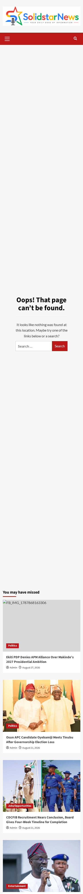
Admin (13, 748)
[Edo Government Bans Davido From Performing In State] (41, 866)
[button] (7, 38)
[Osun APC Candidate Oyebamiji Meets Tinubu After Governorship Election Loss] (41, 706)
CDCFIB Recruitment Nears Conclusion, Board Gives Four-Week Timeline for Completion (40, 819)
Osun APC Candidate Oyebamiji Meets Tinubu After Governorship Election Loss (39, 739)
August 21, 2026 (31, 748)
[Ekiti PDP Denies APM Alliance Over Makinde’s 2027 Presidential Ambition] (41, 626)
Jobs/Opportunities (19, 806)
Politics (12, 646)
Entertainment (17, 886)
